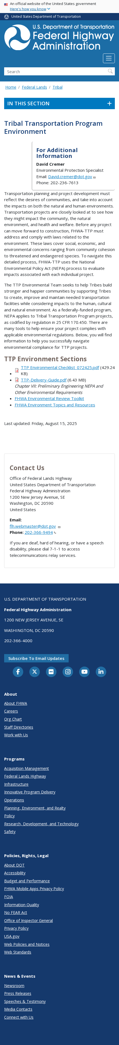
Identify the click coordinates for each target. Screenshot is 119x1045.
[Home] (59, 38)
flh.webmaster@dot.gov (33, 526)
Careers (11, 711)
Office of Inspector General (28, 920)
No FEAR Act (15, 912)
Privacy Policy (16, 928)
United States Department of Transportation (46, 16)
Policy (9, 815)
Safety (9, 831)
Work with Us (16, 734)
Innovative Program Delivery (29, 792)
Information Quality (21, 904)
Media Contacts (18, 1009)
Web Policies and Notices (27, 944)
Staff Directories (18, 727)
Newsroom (14, 985)
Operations (14, 800)
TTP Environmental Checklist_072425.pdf (60, 367)
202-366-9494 (39, 532)
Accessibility (14, 872)
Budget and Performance (27, 880)
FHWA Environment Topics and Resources (55, 405)
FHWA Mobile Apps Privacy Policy (34, 888)
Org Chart (13, 719)
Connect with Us (18, 1017)
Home (10, 87)
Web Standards (17, 952)
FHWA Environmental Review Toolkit (49, 398)
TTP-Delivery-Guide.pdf (43, 380)
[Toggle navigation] (109, 58)
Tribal (58, 87)
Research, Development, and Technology (41, 823)
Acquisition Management (26, 768)
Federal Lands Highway (25, 776)
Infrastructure (16, 784)
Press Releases (17, 993)
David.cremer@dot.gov (70, 176)
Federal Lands (34, 87)
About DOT (14, 865)
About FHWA (15, 703)
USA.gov (11, 936)
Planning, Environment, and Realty (35, 808)
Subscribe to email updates (36, 658)
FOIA (8, 896)
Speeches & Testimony (25, 1001)
